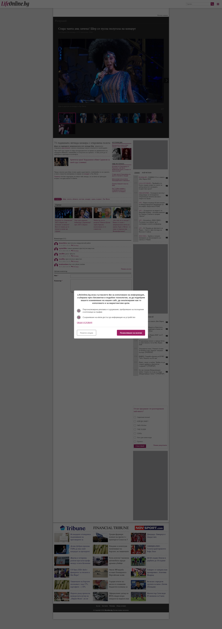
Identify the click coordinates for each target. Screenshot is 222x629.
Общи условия (84, 323)
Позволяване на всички (131, 333)
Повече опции (86, 333)
